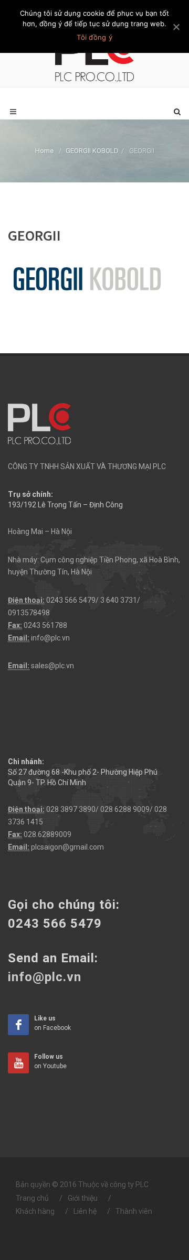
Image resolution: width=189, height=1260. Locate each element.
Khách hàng (35, 1211)
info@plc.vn (50, 638)
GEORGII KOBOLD (92, 151)
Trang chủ (32, 1198)
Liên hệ (85, 1211)
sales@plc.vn (52, 665)
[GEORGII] (87, 278)
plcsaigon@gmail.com (67, 847)
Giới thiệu (83, 1198)
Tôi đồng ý (94, 37)
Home (44, 151)
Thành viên (134, 1211)
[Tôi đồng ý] (176, 26)
